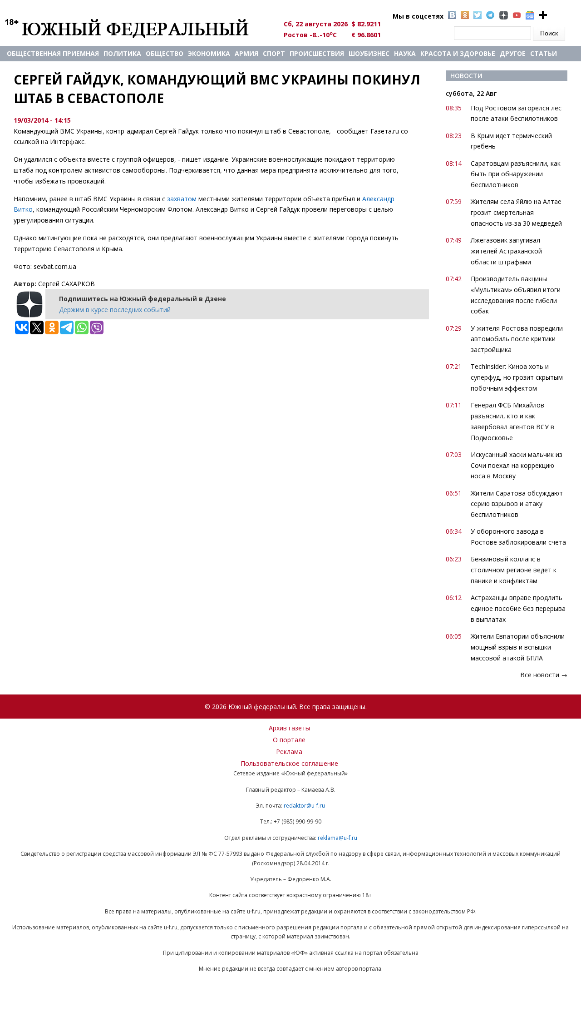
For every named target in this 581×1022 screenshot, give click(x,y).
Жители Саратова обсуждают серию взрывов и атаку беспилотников (517, 504)
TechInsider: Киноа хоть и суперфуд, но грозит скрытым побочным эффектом (517, 377)
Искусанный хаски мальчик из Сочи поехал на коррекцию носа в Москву (516, 465)
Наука (405, 53)
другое (513, 53)
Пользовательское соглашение (289, 763)
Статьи (543, 53)
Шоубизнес (369, 53)
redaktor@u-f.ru (304, 805)
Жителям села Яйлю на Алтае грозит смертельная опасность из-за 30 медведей (516, 212)
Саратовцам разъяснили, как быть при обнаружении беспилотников (516, 174)
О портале (289, 739)
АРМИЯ (246, 53)
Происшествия (317, 53)
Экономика (209, 53)
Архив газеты (289, 728)
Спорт (274, 53)
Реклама (289, 751)
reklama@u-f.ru (337, 838)
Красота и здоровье (457, 53)
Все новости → (543, 674)
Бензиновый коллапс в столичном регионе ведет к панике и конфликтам (513, 570)
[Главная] (137, 28)
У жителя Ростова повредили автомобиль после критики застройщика (517, 339)
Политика (122, 53)
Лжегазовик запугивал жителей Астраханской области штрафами (506, 251)
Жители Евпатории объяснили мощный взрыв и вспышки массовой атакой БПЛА (518, 647)
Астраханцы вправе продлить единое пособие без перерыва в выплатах (518, 608)
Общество (164, 53)
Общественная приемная (53, 53)
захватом (182, 198)
